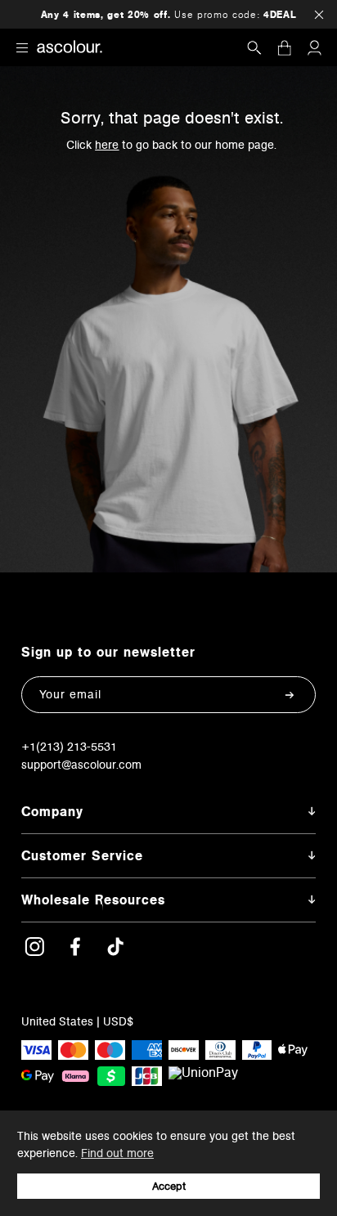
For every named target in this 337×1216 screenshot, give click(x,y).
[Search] (254, 48)
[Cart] (284, 48)
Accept (169, 1186)
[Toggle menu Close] (22, 47)
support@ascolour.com (81, 764)
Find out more (117, 1153)
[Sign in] (314, 48)
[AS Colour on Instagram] (34, 952)
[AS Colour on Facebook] (75, 952)
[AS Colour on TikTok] (115, 952)
